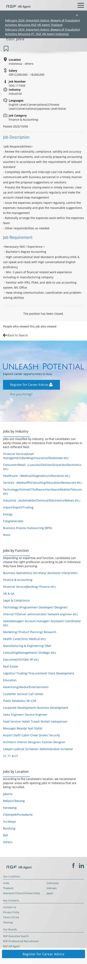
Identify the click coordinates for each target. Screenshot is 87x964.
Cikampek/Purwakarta (18, 814)
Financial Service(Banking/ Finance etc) (29, 587)
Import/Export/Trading (18, 507)
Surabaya (9, 821)
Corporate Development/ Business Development (35, 708)
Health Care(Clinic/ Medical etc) (24, 639)
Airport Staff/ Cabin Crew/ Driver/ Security (31, 735)
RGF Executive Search (16, 936)
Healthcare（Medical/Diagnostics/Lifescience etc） (37, 476)
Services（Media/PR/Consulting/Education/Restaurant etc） (43, 483)
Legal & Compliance (16, 600)
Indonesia (52, 883)
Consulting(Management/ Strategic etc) (29, 653)
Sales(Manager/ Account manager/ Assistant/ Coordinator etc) (42, 623)
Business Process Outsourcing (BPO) (27, 528)
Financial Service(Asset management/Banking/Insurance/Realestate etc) (35, 456)
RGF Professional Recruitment (21, 941)
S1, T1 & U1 (10, 756)
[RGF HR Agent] (17, 5)
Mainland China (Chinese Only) (21, 893)
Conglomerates (13, 521)
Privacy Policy (11, 912)
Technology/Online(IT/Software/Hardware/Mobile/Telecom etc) (42, 491)
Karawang (10, 808)
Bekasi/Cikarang (14, 801)
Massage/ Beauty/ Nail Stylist (22, 728)
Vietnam (52, 888)
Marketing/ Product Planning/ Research (29, 632)
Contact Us (9, 907)
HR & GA (8, 593)
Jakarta (7, 794)
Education (10, 680)
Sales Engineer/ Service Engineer (25, 714)
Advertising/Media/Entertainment (26, 687)
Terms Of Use (11, 917)
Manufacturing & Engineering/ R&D (27, 646)
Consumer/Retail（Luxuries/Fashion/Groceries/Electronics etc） (42, 467)
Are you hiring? (21, 394)
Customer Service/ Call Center (23, 694)
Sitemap (8, 922)
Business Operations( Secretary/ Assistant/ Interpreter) (40, 573)
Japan (50, 893)
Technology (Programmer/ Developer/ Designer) (35, 607)
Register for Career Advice (29, 385)
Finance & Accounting (17, 580)
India (6, 883)
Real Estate (10, 666)
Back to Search (17, 335)
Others (7, 842)
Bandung (9, 828)
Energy (7, 514)
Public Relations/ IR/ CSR (19, 701)
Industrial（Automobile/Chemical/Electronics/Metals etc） (42, 500)
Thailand (8, 888)
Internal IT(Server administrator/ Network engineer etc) (40, 614)
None (6, 535)
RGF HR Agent (11, 946)
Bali (5, 835)
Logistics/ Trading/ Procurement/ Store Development (38, 673)
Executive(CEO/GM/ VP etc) (21, 659)
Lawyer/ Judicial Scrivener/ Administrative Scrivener (38, 749)
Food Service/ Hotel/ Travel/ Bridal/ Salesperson (35, 721)
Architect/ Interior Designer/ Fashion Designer (34, 742)
